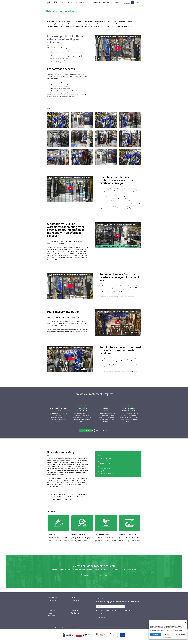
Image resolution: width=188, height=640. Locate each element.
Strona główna (48, 8)
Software (109, 2)
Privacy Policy (165, 637)
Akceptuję (155, 634)
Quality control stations (78, 534)
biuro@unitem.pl (75, 600)
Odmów (167, 634)
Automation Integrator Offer (81, 2)
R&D (104, 2)
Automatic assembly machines (127, 534)
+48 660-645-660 (76, 601)
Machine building (66, 2)
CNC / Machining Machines (102, 534)
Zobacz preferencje (179, 634)
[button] (185, 622)
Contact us (117, 2)
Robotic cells (51, 534)
